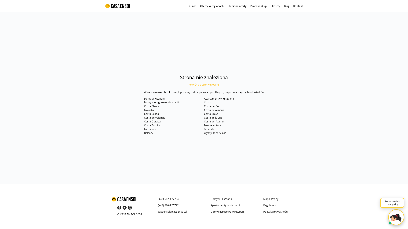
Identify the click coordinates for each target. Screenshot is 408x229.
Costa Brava (211, 114)
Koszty (276, 6)
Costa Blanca (152, 106)
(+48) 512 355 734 (168, 199)
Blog (286, 6)
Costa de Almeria (214, 110)
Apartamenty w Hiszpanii (219, 98)
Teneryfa (209, 129)
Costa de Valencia (154, 117)
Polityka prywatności (275, 211)
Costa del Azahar (214, 121)
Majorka (149, 110)
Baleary (148, 133)
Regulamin (269, 205)
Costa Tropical (152, 125)
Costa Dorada (152, 121)
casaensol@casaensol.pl (172, 211)
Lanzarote (150, 129)
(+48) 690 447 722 (168, 205)
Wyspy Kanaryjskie (215, 133)
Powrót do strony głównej (204, 84)
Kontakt (298, 6)
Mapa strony (270, 199)
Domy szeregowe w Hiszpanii (161, 102)
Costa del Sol (211, 106)
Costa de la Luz (213, 117)
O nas (192, 6)
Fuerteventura (212, 125)
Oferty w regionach (212, 6)
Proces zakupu (259, 6)
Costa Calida (151, 114)
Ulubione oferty (237, 6)
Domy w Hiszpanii (154, 98)
